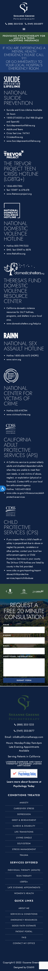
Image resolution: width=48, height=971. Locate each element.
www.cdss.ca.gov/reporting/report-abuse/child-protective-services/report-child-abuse (24, 574)
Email (6, 646)
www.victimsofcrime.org (18, 414)
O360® (30, 967)
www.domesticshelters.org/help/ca (24, 323)
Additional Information (18, 657)
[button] (24, 29)
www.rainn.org (14, 359)
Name (6, 625)
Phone (7, 635)
